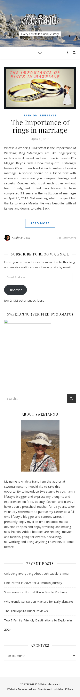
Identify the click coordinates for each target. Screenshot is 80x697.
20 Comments (66, 238)
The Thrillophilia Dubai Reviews (26, 611)
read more (40, 223)
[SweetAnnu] (40, 19)
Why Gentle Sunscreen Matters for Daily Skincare (38, 601)
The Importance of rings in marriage (40, 126)
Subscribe (15, 290)
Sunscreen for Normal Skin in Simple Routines (35, 592)
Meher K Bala (64, 689)
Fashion (31, 115)
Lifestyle (48, 115)
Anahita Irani (21, 238)
